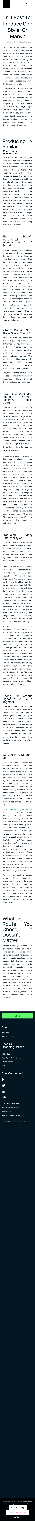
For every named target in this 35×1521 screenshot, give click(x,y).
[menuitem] (25, 4)
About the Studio (8, 1036)
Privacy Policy (14, 1122)
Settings (18, 1517)
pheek (28, 42)
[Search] (25, 4)
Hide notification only (17, 1512)
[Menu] (29, 4)
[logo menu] (14, 4)
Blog (21, 42)
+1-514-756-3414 (7, 1111)
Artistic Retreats (7, 1062)
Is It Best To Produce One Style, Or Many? (17, 27)
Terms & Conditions (24, 1122)
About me (5, 1032)
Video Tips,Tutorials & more (11, 1058)
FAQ (3, 1066)
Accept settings (18, 1507)
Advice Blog (6, 1054)
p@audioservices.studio (10, 1108)
